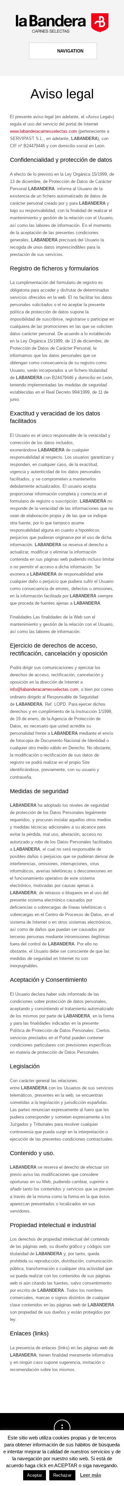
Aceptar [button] (34, 1475)
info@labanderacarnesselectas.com (44, 689)
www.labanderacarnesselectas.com (43, 131)
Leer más (90, 1475)
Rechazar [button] (62, 1475)
